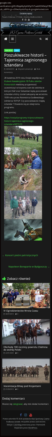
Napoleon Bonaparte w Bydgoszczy (29, 266)
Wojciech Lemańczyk (25, 69)
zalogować (18, 404)
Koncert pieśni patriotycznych (20, 255)
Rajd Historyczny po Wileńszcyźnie (16, 16)
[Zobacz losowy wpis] (46, 38)
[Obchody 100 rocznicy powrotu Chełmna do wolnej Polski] (26, 320)
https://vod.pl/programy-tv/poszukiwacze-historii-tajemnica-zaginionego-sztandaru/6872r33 (24, 121)
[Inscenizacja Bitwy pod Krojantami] (26, 359)
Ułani (17, 50)
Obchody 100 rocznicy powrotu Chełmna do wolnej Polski (25, 348)
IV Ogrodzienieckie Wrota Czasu (21, 310)
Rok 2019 (8, 50)
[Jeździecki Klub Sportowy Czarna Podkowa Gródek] (26, 23)
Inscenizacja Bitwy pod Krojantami (22, 386)
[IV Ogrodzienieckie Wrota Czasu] (26, 284)
